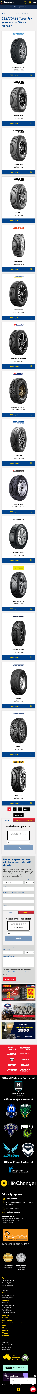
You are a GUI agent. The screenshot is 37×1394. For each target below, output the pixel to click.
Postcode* (6, 905)
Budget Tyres (6, 1347)
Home (5, 14)
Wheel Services (7, 1310)
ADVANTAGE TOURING (18, 358)
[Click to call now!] (25, 2)
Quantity (27, 880)
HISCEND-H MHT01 (18, 650)
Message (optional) (9, 956)
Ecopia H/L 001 (18, 553)
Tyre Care (5, 1288)
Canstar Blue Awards (9, 1345)
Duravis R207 (18, 504)
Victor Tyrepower (20, 7)
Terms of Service (25, 972)
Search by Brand (7, 1285)
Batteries (5, 1303)
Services (5, 1300)
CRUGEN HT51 (18, 116)
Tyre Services (6, 1308)
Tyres (4, 1278)
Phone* (13, 893)
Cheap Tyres (6, 1350)
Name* (5, 886)
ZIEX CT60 (18, 455)
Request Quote (10, 979)
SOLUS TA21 (18, 213)
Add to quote (14, 75)
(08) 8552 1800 (12, 1208)
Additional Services (8, 1313)
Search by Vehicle (8, 1280)
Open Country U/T (18, 67)
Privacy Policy (12, 972)
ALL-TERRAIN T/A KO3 (18, 407)
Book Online (7, 1320)
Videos (5, 1333)
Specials (5, 1315)
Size (4, 880)
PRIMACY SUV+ (18, 310)
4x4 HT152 (18, 795)
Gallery (5, 1330)
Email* (5, 899)
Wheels (5, 1293)
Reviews (5, 1336)
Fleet (4, 1325)
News (4, 1328)
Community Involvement (12, 1323)
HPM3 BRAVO (18, 261)
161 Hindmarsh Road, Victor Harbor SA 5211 (19, 1203)
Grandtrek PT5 (18, 601)
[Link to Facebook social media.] (18, 1389)
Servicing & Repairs (8, 1305)
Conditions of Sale (25, 1385)
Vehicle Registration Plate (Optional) (11, 949)
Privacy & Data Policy (13, 1385)
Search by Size (7, 1283)
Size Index (5, 1342)
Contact (5, 1318)
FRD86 (18, 747)
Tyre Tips (5, 1290)
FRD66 (18, 698)
